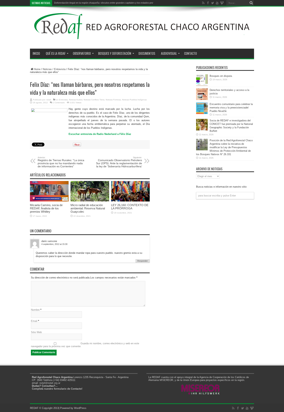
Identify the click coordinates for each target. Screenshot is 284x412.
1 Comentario (59, 103)
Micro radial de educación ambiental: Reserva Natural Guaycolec (88, 208)
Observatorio (82, 53)
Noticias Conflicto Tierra (94, 100)
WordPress (80, 408)
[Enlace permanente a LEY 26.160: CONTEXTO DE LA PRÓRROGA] (130, 200)
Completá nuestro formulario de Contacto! (57, 388)
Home (37, 69)
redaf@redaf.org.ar (49, 383)
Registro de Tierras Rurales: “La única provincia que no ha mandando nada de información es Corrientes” (61, 162)
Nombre (35, 309)
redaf (48, 100)
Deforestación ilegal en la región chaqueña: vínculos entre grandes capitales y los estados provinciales (108, 3)
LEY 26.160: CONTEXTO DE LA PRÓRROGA (129, 206)
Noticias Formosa (113, 100)
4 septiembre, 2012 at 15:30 (54, 244)
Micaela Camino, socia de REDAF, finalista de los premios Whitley (46, 208)
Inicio (36, 53)
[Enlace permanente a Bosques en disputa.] (202, 85)
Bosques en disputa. (221, 75)
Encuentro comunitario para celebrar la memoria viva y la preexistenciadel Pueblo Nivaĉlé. (231, 108)
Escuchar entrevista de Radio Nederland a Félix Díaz (100, 134)
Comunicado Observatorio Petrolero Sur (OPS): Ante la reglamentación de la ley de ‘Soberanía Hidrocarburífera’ (119, 162)
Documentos (147, 53)
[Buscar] (251, 3)
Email (34, 321)
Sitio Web (36, 332)
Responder (142, 261)
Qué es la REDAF (55, 53)
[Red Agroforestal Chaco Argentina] (142, 39)
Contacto (190, 53)
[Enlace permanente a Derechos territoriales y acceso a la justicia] (202, 99)
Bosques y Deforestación (114, 53)
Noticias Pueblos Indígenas (134, 100)
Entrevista (59, 69)
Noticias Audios (75, 100)
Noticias (47, 69)
